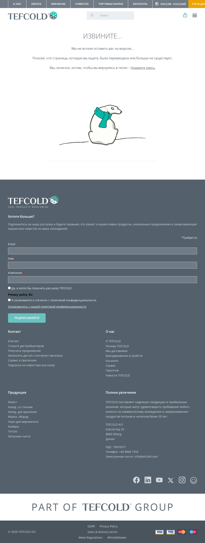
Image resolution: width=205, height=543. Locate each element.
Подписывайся (26, 318)
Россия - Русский (173, 4)
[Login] (185, 15)
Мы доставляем (116, 351)
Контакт (13, 341)
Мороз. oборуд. (18, 417)
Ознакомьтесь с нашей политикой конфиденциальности (47, 306)
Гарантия (112, 370)
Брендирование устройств (124, 356)
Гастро (12, 431)
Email (12, 244)
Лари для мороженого (23, 422)
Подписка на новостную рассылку (31, 365)
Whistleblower (117, 537)
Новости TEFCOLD (118, 375)
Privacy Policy (109, 526)
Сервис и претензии (22, 360)
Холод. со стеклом (20, 407)
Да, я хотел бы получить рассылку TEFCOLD (42, 288)
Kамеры (13, 426)
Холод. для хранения (22, 412)
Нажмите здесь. (143, 68)
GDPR (91, 526)
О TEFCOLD (113, 341)
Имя (11, 258)
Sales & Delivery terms (102, 532)
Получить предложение (24, 351)
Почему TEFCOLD (117, 346)
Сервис (111, 365)
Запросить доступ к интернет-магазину (35, 355)
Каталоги (112, 361)
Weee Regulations (90, 537)
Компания (16, 273)
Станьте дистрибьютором (26, 346)
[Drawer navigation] (194, 15)
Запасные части (19, 436)
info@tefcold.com (146, 456)
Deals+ (12, 402)
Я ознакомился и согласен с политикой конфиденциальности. (54, 300)
